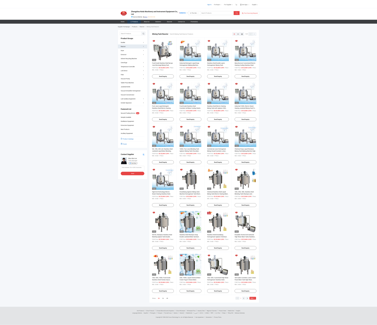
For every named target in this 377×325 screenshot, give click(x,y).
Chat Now (133, 163)
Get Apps (245, 4)
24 (159, 298)
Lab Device (124, 71)
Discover (169, 22)
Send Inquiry (163, 76)
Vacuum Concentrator (127, 95)
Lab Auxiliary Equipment (128, 99)
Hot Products (140, 310)
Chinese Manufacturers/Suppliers (165, 310)
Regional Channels (212, 310)
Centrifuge (124, 62)
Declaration (209, 317)
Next (252, 298)
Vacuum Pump (125, 79)
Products (135, 22)
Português (153, 313)
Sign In (209, 4)
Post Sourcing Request (251, 13)
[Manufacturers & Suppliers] (130, 4)
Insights (238, 310)
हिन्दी (212, 313)
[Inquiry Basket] (237, 4)
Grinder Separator (126, 103)
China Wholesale (180, 310)
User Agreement (199, 317)
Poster (125, 144)
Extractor (123, 54)
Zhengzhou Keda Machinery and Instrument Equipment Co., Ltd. (154, 12)
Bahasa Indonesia (240, 313)
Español (146, 313)
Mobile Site (231, 310)
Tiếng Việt (230, 313)
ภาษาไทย (217, 313)
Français (160, 313)
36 (163, 298)
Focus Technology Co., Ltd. (175, 317)
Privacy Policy (217, 317)
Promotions (194, 22)
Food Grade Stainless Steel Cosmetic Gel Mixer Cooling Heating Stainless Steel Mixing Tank (190, 108)
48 (167, 298)
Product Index (222, 310)
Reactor (123, 46)
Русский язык (168, 313)
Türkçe (224, 313)
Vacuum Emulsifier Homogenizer (131, 91)
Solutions (158, 22)
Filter (122, 75)
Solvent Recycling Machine (129, 58)
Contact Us (181, 22)
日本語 (207, 313)
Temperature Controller (128, 67)
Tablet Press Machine (127, 83)
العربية (196, 313)
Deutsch (182, 313)
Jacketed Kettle (125, 87)
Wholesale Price (191, 310)
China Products (150, 310)
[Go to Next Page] (254, 34)
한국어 (201, 313)
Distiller (123, 42)
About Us (146, 22)
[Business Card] (143, 154)
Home (122, 22)
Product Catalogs (128, 139)
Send (132, 173)
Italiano (176, 313)
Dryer (122, 50)
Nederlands (189, 313)
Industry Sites (201, 310)
